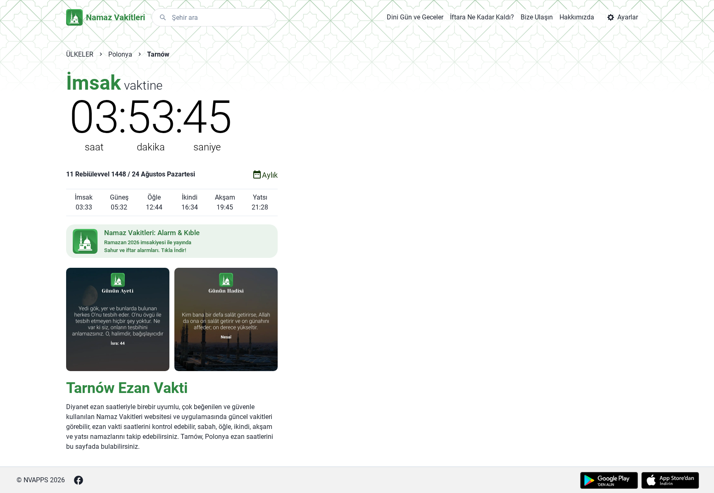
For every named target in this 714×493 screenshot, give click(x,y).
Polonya (120, 54)
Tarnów (158, 54)
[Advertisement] (445, 203)
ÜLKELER (79, 54)
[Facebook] (78, 480)
